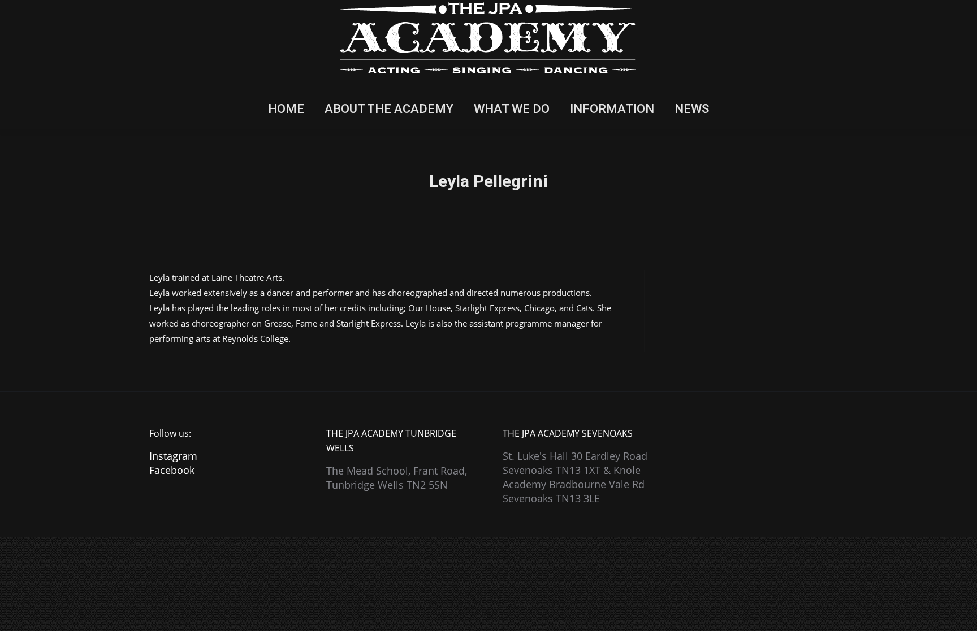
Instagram (173, 456)
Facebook (171, 470)
